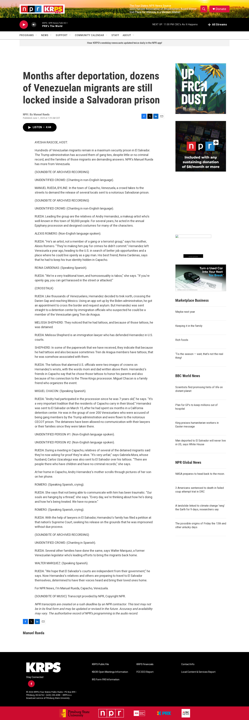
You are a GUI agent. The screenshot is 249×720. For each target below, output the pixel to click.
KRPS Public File (100, 664)
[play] (23, 25)
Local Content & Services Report (198, 672)
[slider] (39, 24)
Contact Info (187, 664)
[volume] (34, 24)
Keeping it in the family (188, 325)
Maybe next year (185, 311)
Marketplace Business (192, 300)
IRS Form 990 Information (105, 679)
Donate (221, 9)
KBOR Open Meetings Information (110, 672)
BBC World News (187, 376)
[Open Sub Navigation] (36, 35)
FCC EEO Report (145, 672)
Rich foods (181, 340)
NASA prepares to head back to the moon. (200, 473)
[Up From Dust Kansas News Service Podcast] (200, 88)
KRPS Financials (145, 664)
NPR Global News (188, 462)
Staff (115, 35)
